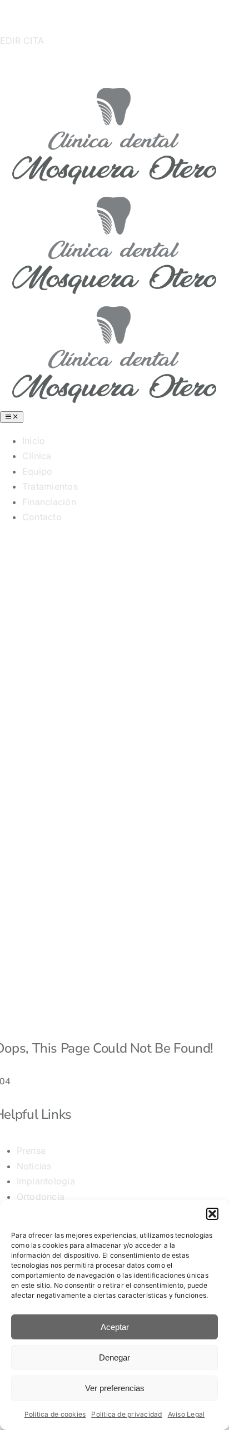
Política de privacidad (126, 1414)
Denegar (114, 1357)
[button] (212, 1213)
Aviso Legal (186, 1414)
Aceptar (115, 1327)
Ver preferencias (115, 1388)
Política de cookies (55, 1414)
